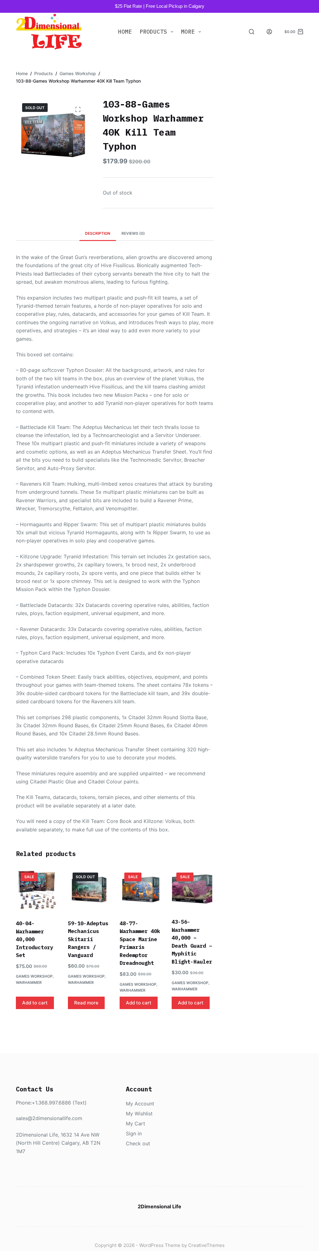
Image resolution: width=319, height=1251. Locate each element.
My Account (140, 1103)
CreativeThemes (206, 1245)
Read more (86, 1003)
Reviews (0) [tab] (133, 233)
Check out (138, 1143)
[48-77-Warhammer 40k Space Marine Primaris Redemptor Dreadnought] (141, 890)
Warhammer (29, 982)
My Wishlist (139, 1113)
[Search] (251, 31)
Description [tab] (97, 233)
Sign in (134, 1133)
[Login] (269, 31)
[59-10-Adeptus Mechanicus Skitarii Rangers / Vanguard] (89, 890)
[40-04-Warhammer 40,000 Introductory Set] (37, 890)
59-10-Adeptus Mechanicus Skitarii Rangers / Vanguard (88, 939)
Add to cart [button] (35, 1003)
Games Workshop (34, 976)
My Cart (135, 1123)
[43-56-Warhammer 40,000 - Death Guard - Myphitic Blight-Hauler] (193, 889)
